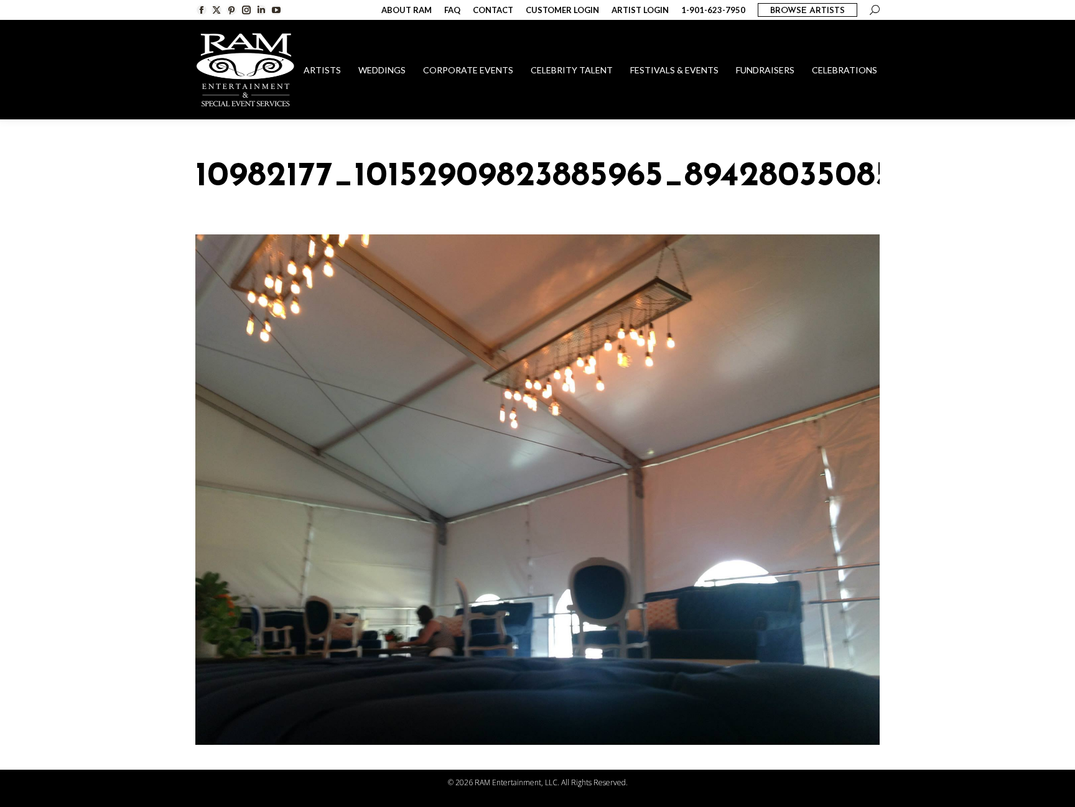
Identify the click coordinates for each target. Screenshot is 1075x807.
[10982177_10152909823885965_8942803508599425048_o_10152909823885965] (537, 489)
